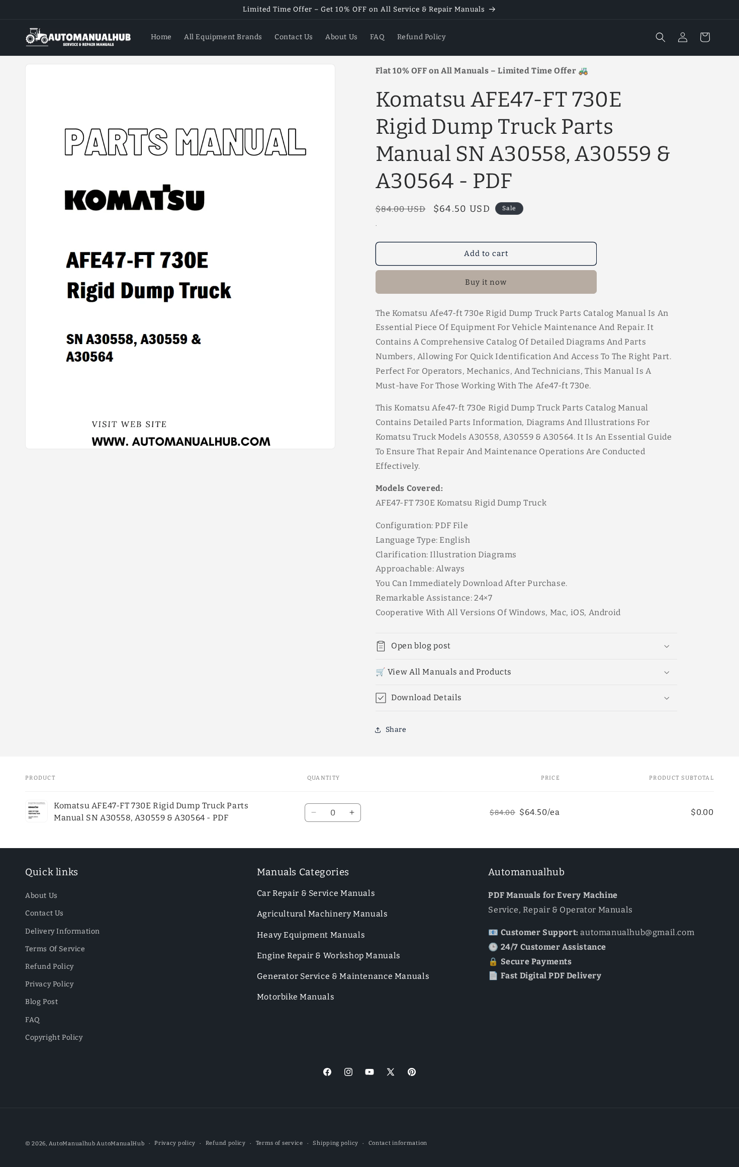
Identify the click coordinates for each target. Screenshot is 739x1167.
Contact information (397, 1143)
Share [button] (396, 729)
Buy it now (486, 282)
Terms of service (279, 1143)
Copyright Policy (54, 1037)
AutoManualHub (120, 1143)
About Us (41, 896)
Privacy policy (175, 1143)
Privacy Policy (49, 984)
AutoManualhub (72, 1143)
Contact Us (44, 913)
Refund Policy (49, 966)
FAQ (32, 1020)
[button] (661, 37)
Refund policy (226, 1143)
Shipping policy (335, 1143)
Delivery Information (62, 931)
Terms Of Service (55, 949)
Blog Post (41, 1002)
